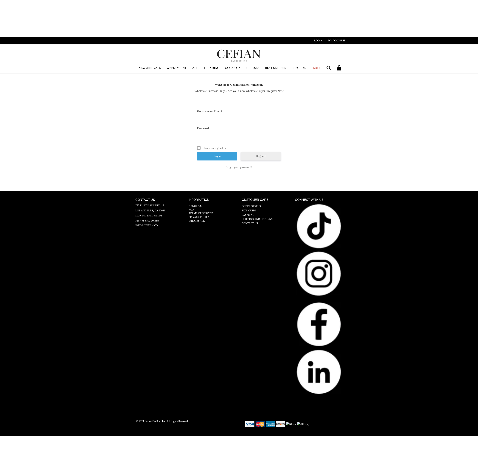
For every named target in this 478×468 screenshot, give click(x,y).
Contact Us (250, 223)
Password (203, 128)
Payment (248, 214)
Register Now (275, 91)
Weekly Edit (177, 67)
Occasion (233, 67)
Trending (211, 67)
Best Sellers (275, 67)
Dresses (252, 67)
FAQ (191, 209)
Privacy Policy (199, 217)
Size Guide (249, 210)
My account (336, 40)
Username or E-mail (209, 111)
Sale (317, 67)
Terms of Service (201, 213)
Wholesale (197, 220)
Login (318, 40)
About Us (195, 206)
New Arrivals (150, 67)
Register (261, 156)
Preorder (300, 67)
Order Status (251, 206)
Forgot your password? (239, 167)
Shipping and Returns (257, 219)
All (195, 67)
